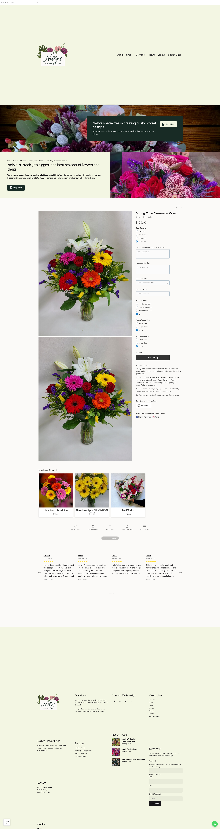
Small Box (143, 339)
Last (150, 785)
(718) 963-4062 (38, 178)
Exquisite (142, 238)
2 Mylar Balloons (145, 307)
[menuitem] (176, 207)
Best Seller (148, 217)
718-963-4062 (86, 711)
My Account (76, 529)
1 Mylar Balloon (145, 304)
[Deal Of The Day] (128, 490)
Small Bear (143, 323)
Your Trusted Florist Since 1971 (133, 759)
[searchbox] (20, 2)
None (141, 314)
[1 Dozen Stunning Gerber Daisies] (56, 490)
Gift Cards (144, 529)
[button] (143, 405)
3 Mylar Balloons (145, 311)
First (150, 777)
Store (138, 217)
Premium (142, 235)
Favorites (110, 529)
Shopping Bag (127, 529)
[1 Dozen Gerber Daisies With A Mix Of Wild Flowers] (92, 490)
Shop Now (170, 124)
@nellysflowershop (76, 178)
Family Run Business (129, 749)
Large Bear (143, 327)
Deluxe (141, 231)
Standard (142, 242)
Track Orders (93, 529)
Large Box (143, 343)
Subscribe (155, 804)
